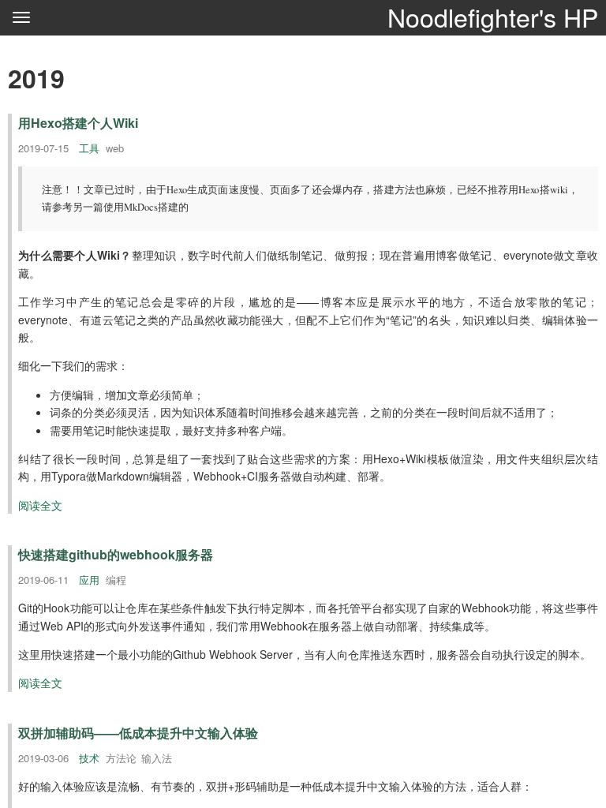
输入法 (156, 757)
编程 (116, 579)
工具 (89, 147)
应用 (89, 579)
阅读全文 (40, 505)
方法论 (121, 757)
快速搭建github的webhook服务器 (115, 554)
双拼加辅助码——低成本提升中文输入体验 (138, 733)
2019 (36, 78)
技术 (89, 757)
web (115, 147)
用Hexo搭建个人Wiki (78, 123)
